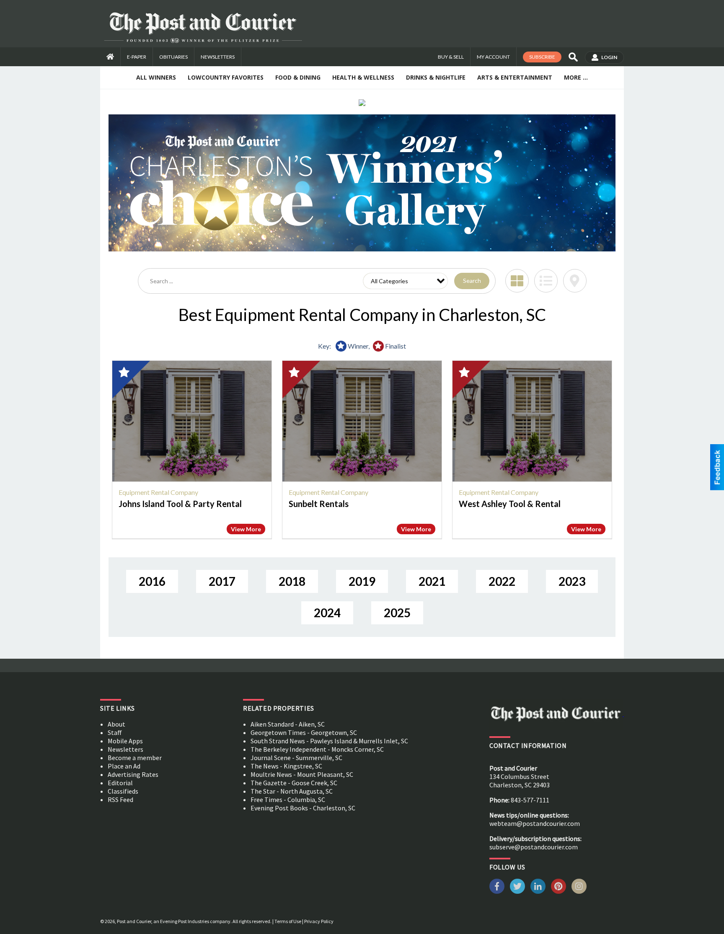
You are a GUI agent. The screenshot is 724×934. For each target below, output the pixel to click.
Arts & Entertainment (514, 77)
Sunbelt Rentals (319, 504)
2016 (152, 581)
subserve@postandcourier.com (533, 847)
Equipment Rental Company (158, 492)
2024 (327, 612)
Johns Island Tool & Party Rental (180, 504)
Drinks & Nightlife (435, 77)
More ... (576, 77)
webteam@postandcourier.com (534, 823)
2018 (292, 581)
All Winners (156, 77)
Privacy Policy (319, 921)
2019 (362, 581)
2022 (502, 581)
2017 (222, 581)
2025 (397, 612)
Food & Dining (298, 77)
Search (472, 280)
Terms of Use (287, 921)
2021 (432, 581)
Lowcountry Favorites (226, 77)
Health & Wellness (363, 77)
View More (246, 529)
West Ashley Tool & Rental (510, 504)
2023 (572, 581)
